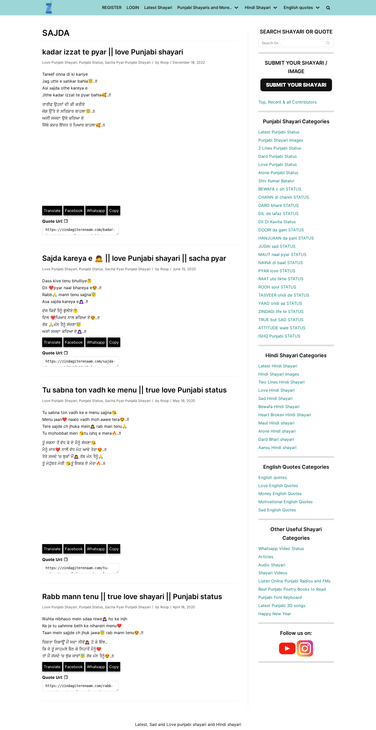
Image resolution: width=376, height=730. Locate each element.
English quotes (272, 477)
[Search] (328, 43)
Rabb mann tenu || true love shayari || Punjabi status (132, 596)
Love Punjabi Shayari (59, 62)
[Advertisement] (140, 167)
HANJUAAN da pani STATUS (286, 238)
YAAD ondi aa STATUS (280, 303)
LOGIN (133, 7)
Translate (52, 210)
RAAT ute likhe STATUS (280, 278)
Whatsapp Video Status (281, 548)
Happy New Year (274, 613)
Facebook (74, 210)
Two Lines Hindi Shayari (281, 382)
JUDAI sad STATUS (276, 246)
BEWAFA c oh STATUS (279, 189)
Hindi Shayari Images (278, 374)
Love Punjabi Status (277, 164)
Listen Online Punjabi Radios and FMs (294, 580)
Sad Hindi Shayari (275, 398)
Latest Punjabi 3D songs (281, 605)
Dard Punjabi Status (277, 156)
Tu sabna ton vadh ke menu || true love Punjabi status (134, 390)
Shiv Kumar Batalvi (276, 180)
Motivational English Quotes (285, 501)
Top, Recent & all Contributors (287, 102)
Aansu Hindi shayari (277, 447)
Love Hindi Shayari (276, 390)
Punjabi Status (91, 62)
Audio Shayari (271, 564)
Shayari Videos (272, 572)
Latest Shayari (158, 7)
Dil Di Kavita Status (277, 221)
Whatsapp (96, 210)
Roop (164, 62)
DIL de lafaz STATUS (278, 213)
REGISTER (111, 7)
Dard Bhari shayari (276, 439)
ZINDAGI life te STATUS (281, 311)
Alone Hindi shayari (277, 431)
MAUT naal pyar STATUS (282, 254)
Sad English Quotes (277, 509)
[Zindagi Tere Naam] (49, 8)
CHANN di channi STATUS (283, 197)
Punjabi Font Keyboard (280, 597)
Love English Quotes (278, 485)
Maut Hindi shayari (276, 422)
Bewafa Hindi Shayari (279, 406)
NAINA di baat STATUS (280, 262)
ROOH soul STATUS (277, 286)
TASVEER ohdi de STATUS (283, 295)
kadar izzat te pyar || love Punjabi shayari (112, 52)
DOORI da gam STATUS (281, 229)
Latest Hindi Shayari (277, 365)
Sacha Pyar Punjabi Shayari (128, 62)
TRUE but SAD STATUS (280, 319)
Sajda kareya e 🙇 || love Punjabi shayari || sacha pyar (134, 258)
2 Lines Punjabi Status (279, 148)
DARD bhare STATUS (278, 205)
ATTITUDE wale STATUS (281, 327)
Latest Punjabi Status (278, 131)
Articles (265, 556)
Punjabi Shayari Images (280, 140)
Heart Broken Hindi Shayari (284, 414)
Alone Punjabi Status (278, 172)
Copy (114, 210)
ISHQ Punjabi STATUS (279, 336)
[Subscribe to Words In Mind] (287, 655)
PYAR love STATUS (276, 270)
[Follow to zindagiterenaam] (305, 655)
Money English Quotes (280, 493)
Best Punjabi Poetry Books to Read (292, 589)
